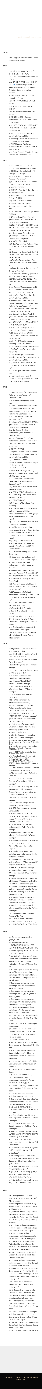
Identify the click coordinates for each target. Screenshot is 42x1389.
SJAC (13, 84)
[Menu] (40, 1)
